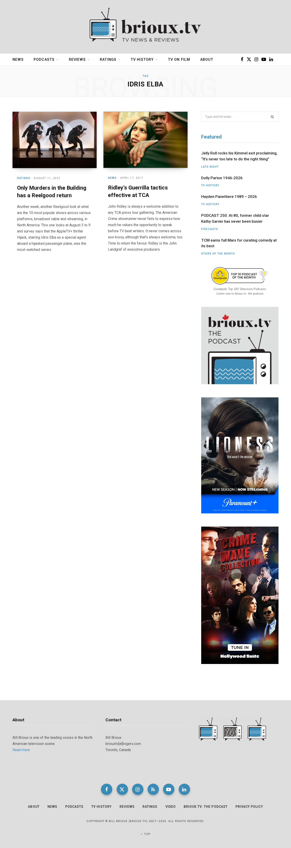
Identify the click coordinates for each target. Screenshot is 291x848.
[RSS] (153, 789)
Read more (21, 750)
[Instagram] (137, 789)
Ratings (108, 59)
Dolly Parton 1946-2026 (222, 178)
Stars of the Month (218, 253)
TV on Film (179, 59)
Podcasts (44, 59)
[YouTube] (168, 789)
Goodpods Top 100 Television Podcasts (240, 289)
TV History (142, 59)
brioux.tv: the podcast (206, 806)
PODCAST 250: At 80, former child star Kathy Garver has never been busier (235, 218)
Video (171, 806)
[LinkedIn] (184, 789)
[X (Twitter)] (122, 789)
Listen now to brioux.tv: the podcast (239, 293)
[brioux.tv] (145, 26)
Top (147, 834)
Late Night (210, 166)
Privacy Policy (249, 806)
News (18, 59)
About (206, 59)
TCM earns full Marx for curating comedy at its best (239, 243)
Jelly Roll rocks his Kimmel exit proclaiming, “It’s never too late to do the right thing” (239, 156)
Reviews (77, 59)
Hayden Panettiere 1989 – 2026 (229, 196)
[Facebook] (106, 789)
